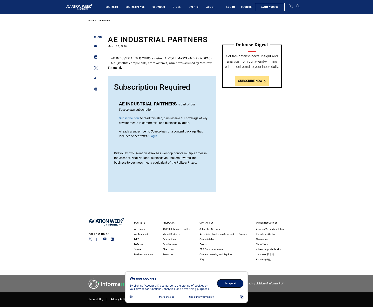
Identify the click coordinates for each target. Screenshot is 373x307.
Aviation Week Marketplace (270, 229)
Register (247, 7)
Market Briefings (171, 234)
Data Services (170, 244)
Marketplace (135, 7)
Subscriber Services (210, 229)
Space (137, 249)
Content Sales (207, 239)
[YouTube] (104, 240)
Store (177, 7)
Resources (168, 254)
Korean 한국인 (263, 259)
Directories (168, 249)
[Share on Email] (94, 47)
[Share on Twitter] (94, 68)
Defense (104, 20)
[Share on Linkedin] (94, 57)
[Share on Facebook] (94, 79)
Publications (169, 239)
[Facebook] (97, 240)
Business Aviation (143, 254)
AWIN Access (270, 7)
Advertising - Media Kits (268, 249)
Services (159, 7)
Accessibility (95, 299)
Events (194, 7)
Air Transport (141, 234)
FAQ (202, 259)
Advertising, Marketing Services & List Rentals (223, 234)
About (210, 7)
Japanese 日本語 (265, 254)
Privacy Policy (119, 299)
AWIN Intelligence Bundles (176, 229)
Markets (112, 7)
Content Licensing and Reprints (216, 254)
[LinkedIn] (112, 240)
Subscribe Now (250, 81)
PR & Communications (211, 249)
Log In (230, 7)
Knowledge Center (265, 234)
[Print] (94, 90)
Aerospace (139, 229)
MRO (136, 239)
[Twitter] (90, 240)
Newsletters (262, 239)
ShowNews (262, 244)
